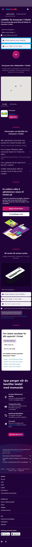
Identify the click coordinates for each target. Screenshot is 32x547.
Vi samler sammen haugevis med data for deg (15, 459)
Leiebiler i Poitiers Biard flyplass (11, 364)
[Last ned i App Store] (15, 534)
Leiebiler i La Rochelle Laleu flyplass (13, 361)
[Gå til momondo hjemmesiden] (11, 9)
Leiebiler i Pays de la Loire (23, 469)
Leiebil (2, 469)
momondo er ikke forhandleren (12, 456)
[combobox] (8, 30)
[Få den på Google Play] (5, 534)
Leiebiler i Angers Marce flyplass (12, 366)
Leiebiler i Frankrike (10, 469)
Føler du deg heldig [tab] (9, 348)
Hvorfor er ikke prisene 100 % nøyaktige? (15, 462)
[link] (13, 117)
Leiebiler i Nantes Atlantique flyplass (13, 359)
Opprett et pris (13, 425)
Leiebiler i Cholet (12, 470)
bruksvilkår (22, 316)
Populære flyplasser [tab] (9, 340)
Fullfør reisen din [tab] (8, 344)
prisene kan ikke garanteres (16, 450)
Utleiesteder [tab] (13, 104)
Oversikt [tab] (4, 104)
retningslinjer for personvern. (7, 317)
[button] (3, 9)
